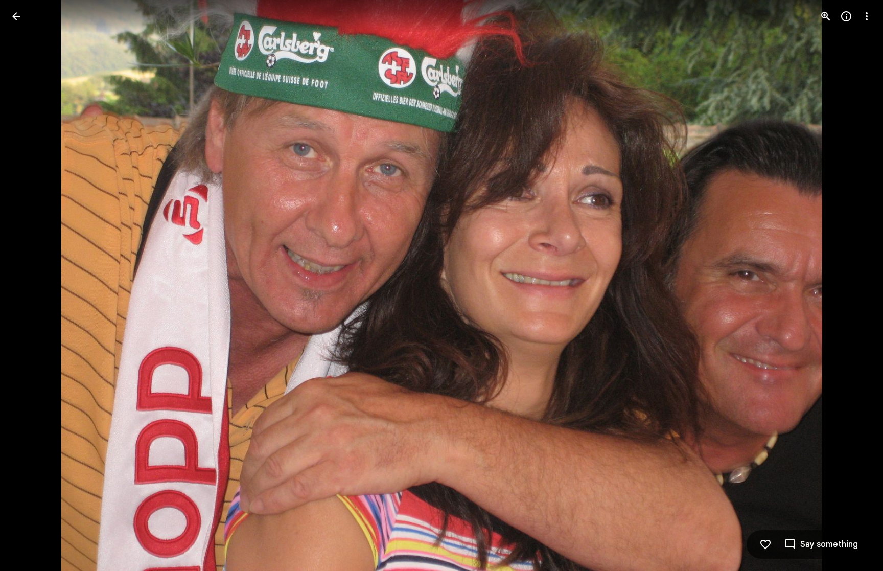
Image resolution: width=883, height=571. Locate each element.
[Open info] (846, 16)
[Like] (765, 544)
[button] (28, 285)
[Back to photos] (16, 16)
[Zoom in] (826, 16)
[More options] (866, 16)
